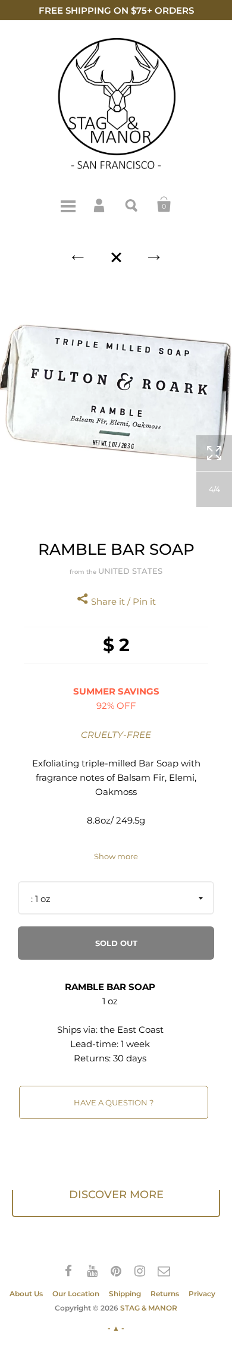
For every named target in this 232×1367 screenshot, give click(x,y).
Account (100, 204)
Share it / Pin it (122, 601)
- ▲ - (116, 1328)
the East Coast (132, 1029)
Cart (164, 204)
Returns (165, 1293)
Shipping (125, 1293)
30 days (129, 1058)
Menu (68, 204)
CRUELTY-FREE (116, 734)
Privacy (202, 1293)
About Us (26, 1293)
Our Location (75, 1293)
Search (132, 204)
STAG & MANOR (148, 1307)
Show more (116, 856)
